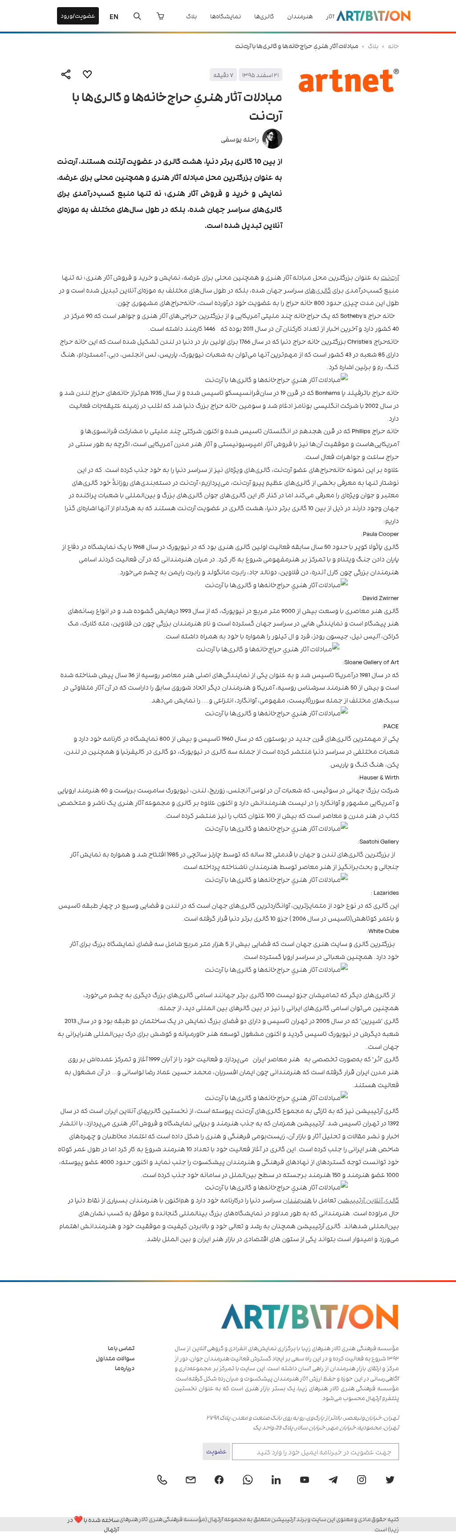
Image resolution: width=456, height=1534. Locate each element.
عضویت (216, 1451)
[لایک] (87, 74)
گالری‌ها (264, 15)
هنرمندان (300, 15)
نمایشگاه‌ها (225, 15)
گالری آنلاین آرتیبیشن (368, 1199)
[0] (160, 16)
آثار (330, 15)
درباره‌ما (124, 1367)
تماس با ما (121, 1347)
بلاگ (191, 15)
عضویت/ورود (78, 15)
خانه (393, 45)
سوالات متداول (115, 1358)
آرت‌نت (390, 277)
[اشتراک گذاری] (66, 74)
